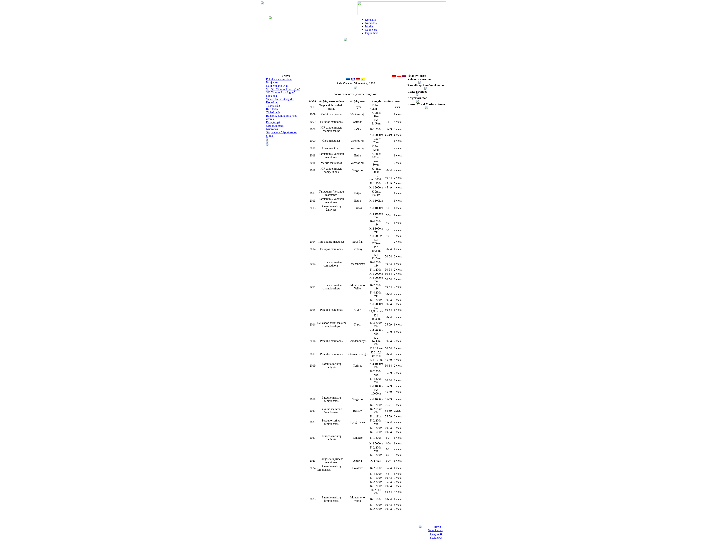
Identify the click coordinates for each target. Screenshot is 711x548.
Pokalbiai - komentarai (279, 79)
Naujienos (371, 29)
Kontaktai (370, 19)
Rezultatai (272, 109)
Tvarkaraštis (273, 105)
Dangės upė (273, 122)
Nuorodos (371, 23)
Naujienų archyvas (277, 85)
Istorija (369, 26)
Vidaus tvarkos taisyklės (280, 99)
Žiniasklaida (273, 112)
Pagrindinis (371, 33)
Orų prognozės (274, 125)
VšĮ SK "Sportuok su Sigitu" (283, 89)
